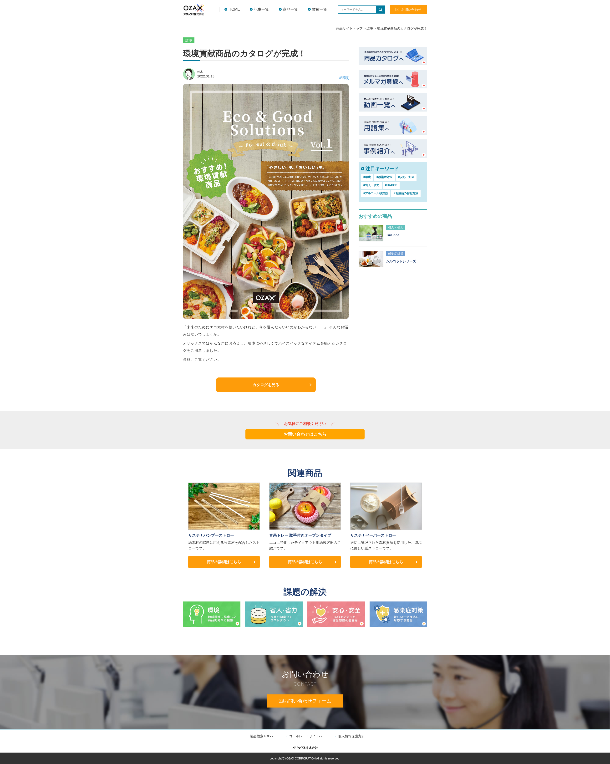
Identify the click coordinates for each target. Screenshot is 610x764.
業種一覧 (319, 9)
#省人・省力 (371, 185)
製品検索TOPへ (262, 736)
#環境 (344, 78)
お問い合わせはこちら (305, 434)
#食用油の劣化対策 (406, 193)
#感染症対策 (384, 177)
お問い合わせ (411, 9)
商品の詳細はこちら (224, 562)
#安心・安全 (406, 177)
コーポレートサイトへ (305, 736)
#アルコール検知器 (375, 193)
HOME (234, 9)
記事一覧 (261, 9)
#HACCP (391, 185)
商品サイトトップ (349, 28)
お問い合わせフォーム (307, 700)
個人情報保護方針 (351, 736)
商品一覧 (290, 9)
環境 (369, 28)
